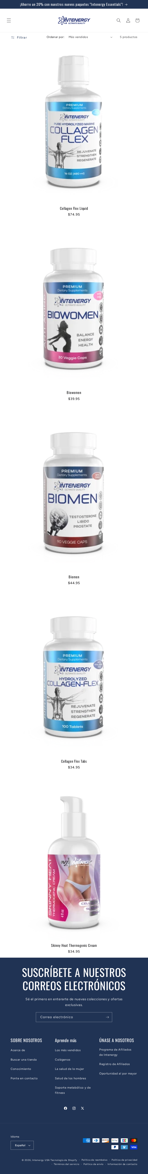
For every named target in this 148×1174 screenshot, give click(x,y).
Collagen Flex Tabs (74, 761)
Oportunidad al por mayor (118, 1073)
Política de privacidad (124, 1160)
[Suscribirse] (107, 1017)
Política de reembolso (95, 1160)
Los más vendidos (68, 1050)
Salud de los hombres (70, 1078)
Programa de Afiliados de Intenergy (115, 1052)
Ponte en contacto (24, 1078)
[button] (8, 20)
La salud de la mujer (69, 1069)
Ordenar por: (55, 37)
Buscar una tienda (24, 1059)
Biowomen (74, 392)
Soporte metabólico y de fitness (73, 1090)
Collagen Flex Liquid (74, 208)
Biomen (74, 577)
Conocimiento (21, 1069)
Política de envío (93, 1164)
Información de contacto (122, 1164)
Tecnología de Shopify (63, 1160)
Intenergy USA (41, 1160)
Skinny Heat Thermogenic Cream (74, 945)
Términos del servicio (66, 1164)
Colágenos (62, 1059)
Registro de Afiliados (114, 1064)
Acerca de (18, 1050)
